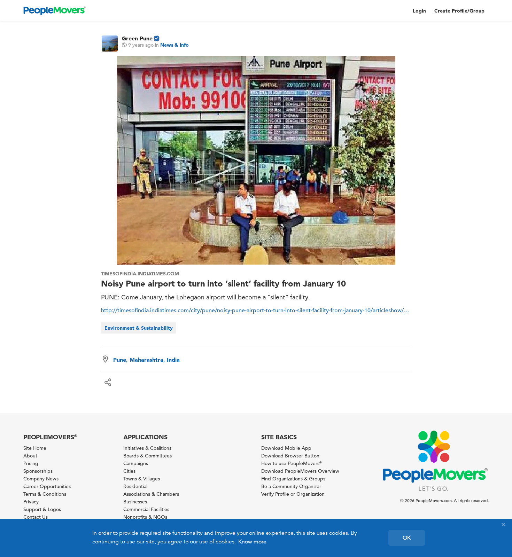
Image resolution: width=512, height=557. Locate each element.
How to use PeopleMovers (291, 463)
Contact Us (35, 517)
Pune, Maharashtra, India (146, 359)
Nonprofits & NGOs (145, 517)
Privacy (31, 502)
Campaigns (135, 463)
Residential (135, 486)
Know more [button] (252, 541)
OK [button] (407, 537)
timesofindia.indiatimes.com (140, 273)
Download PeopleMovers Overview (300, 471)
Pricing (30, 463)
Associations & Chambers (151, 494)
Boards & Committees (147, 456)
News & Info (174, 45)
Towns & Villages (141, 479)
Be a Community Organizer (291, 486)
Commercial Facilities (146, 509)
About (30, 456)
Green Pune (137, 38)
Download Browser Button (290, 456)
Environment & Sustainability (138, 328)
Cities (129, 471)
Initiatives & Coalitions (147, 448)
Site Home (34, 448)
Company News (41, 479)
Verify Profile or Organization (293, 494)
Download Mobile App (286, 448)
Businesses (135, 502)
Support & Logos (42, 509)
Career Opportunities (47, 486)
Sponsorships (38, 471)
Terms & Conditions (44, 494)
